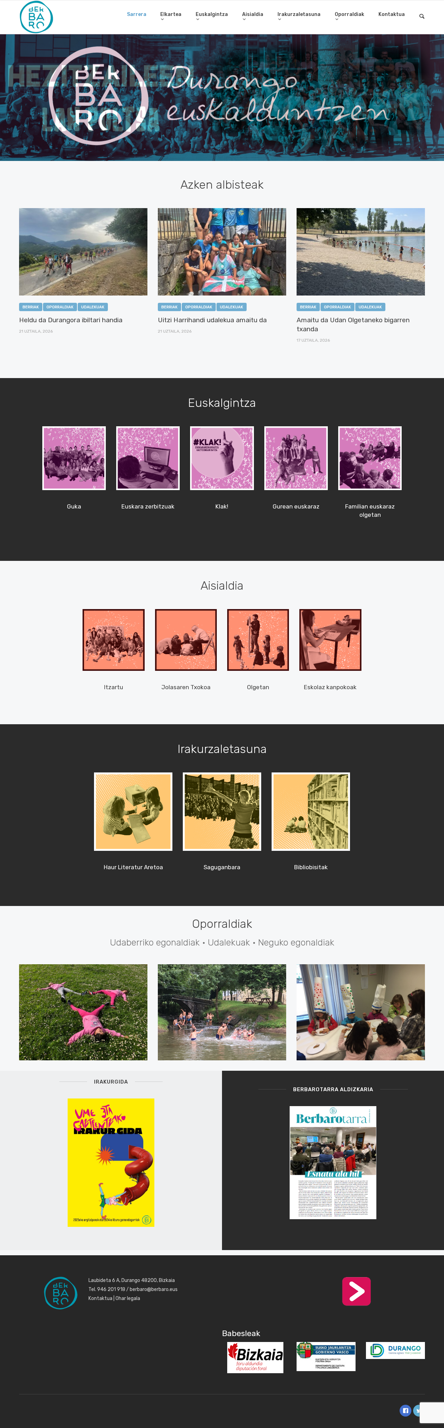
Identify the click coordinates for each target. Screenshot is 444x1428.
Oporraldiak (349, 14)
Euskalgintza (212, 14)
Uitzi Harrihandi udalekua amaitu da (212, 320)
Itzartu (113, 687)
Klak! (221, 506)
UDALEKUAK (92, 307)
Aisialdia (252, 14)
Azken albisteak (222, 185)
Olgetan (258, 687)
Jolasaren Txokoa (186, 687)
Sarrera (136, 14)
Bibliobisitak (311, 867)
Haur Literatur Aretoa (133, 867)
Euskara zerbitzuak (147, 506)
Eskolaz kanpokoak (330, 687)
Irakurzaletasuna (299, 14)
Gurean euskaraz (296, 506)
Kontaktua (391, 14)
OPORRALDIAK (60, 307)
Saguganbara (222, 867)
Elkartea (170, 14)
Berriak (31, 307)
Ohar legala (128, 1298)
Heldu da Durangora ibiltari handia (70, 320)
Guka (74, 506)
